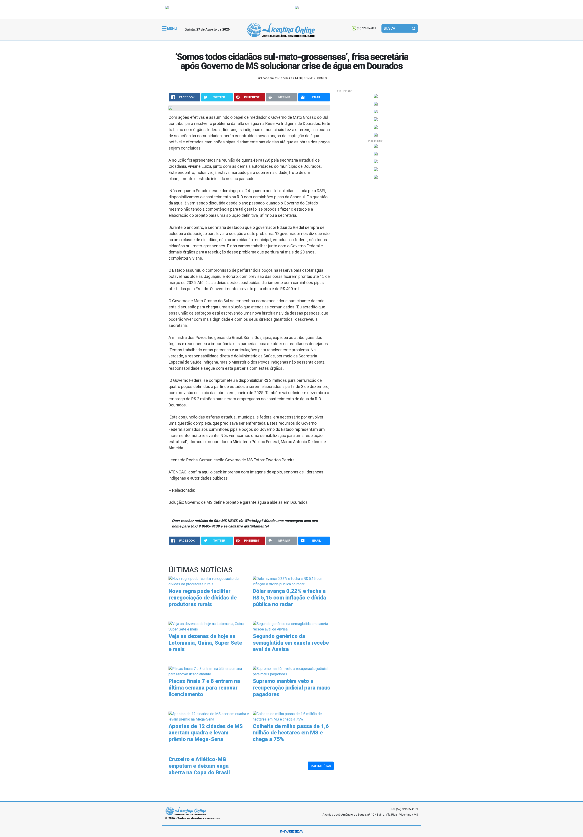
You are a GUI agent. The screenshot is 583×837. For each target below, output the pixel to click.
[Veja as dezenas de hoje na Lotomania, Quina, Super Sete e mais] (209, 626)
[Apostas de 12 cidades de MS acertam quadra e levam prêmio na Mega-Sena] (209, 716)
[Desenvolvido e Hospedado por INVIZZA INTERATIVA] (291, 831)
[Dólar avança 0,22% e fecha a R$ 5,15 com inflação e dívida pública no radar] (293, 581)
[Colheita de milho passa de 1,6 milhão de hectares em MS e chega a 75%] (293, 716)
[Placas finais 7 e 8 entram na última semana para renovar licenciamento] (209, 671)
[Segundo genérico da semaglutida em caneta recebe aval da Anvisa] (293, 626)
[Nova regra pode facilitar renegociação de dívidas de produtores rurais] (209, 581)
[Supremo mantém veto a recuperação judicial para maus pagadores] (293, 671)
